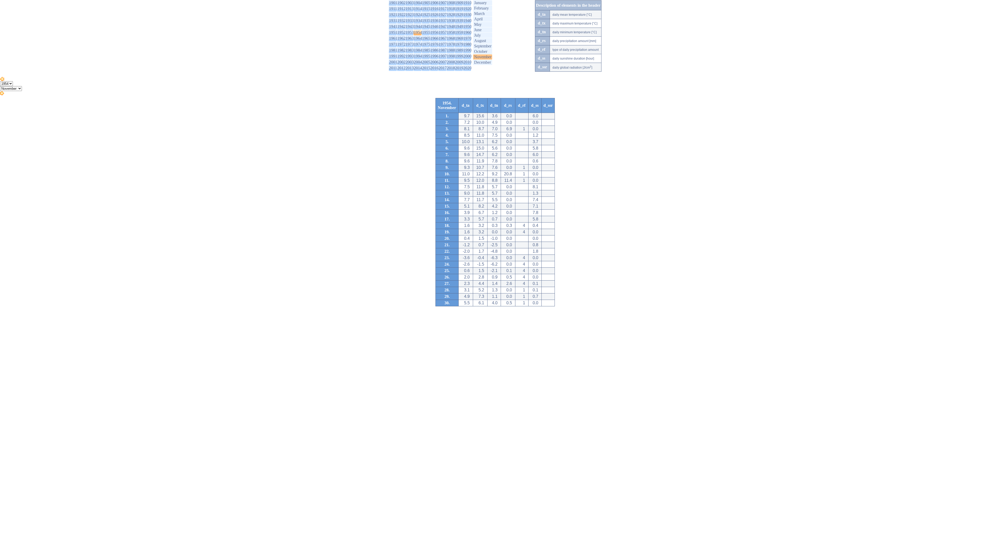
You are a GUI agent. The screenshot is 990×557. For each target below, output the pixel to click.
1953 (410, 32)
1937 (443, 20)
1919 (459, 8)
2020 (467, 68)
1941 (393, 26)
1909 (459, 3)
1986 (434, 50)
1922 (401, 14)
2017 (443, 68)
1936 (434, 20)
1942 (401, 26)
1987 (443, 50)
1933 (410, 20)
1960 (467, 32)
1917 (443, 8)
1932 (401, 20)
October (480, 51)
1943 (410, 26)
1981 (393, 50)
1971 (393, 44)
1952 (401, 32)
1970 (467, 38)
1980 (467, 44)
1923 (410, 14)
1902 (401, 3)
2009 (459, 62)
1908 (451, 3)
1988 (451, 50)
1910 (467, 3)
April (478, 19)
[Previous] (2, 80)
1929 (459, 14)
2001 (393, 62)
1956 (434, 32)
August (480, 40)
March (479, 13)
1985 (426, 50)
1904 (418, 3)
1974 (418, 44)
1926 (434, 14)
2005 (426, 62)
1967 (443, 38)
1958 (451, 32)
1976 (434, 44)
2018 (451, 68)
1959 (459, 32)
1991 (393, 56)
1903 (410, 3)
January (480, 3)
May (478, 24)
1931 (393, 20)
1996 (434, 56)
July (477, 35)
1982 (401, 50)
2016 (434, 68)
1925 (426, 14)
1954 (418, 32)
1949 (459, 26)
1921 (393, 14)
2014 (418, 68)
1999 (459, 56)
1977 (443, 44)
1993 (410, 56)
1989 (459, 50)
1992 (401, 56)
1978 (451, 44)
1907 (443, 3)
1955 (426, 32)
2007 (443, 62)
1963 (410, 38)
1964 (418, 38)
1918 (451, 8)
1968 (451, 38)
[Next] (2, 94)
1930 (467, 14)
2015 (426, 68)
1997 (443, 56)
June (478, 30)
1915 (426, 8)
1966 (434, 38)
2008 (451, 62)
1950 (467, 26)
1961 (393, 38)
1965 (426, 38)
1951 (393, 32)
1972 (401, 44)
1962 (401, 38)
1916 (434, 8)
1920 (467, 8)
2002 (401, 62)
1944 (418, 26)
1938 (451, 20)
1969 (459, 38)
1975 (426, 44)
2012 (401, 68)
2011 (393, 68)
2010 (467, 62)
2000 (467, 56)
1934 (418, 20)
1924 (418, 14)
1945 (426, 26)
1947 (443, 26)
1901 (393, 3)
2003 (410, 62)
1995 (426, 56)
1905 (426, 3)
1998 (451, 56)
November (482, 57)
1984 (418, 50)
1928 (451, 14)
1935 (426, 20)
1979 (459, 44)
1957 (443, 32)
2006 (434, 62)
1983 (410, 50)
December (482, 62)
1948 (451, 26)
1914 (418, 8)
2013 (410, 68)
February (481, 8)
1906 (434, 3)
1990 (467, 50)
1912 (401, 8)
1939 (459, 20)
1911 (393, 8)
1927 (443, 14)
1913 (410, 8)
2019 (459, 68)
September (482, 46)
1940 (467, 20)
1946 (434, 26)
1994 (418, 56)
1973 (410, 44)
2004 (418, 62)
